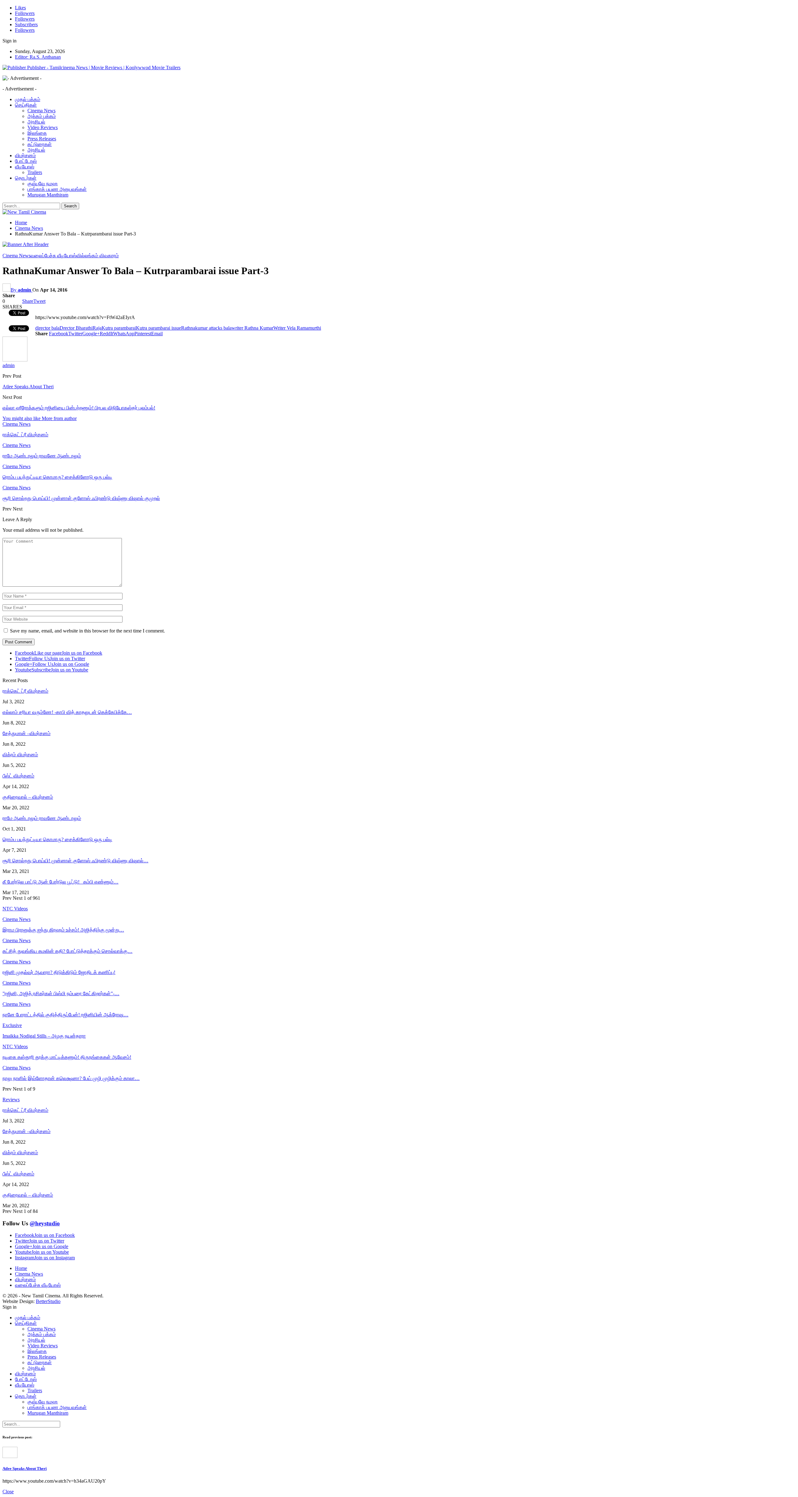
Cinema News (41, 110)
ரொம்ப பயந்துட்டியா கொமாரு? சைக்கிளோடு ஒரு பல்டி (57, 839)
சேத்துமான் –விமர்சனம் (26, 733)
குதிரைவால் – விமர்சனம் (27, 797)
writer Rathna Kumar (252, 328)
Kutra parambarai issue (158, 328)
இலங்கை (37, 133)
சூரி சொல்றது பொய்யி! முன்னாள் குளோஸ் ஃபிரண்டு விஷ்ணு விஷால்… (75, 860)
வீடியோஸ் (24, 166)
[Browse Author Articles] (14, 359)
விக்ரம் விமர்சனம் (20, 754)
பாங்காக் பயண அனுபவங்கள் (57, 189)
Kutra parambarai (119, 328)
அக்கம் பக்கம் (41, 116)
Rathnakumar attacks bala (206, 328)
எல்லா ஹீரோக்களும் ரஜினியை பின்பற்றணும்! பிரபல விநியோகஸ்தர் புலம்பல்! (78, 407)
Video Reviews (42, 127)
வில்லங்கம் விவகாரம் (97, 255)
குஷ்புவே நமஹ (42, 183)
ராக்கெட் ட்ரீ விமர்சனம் (25, 691)
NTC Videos (15, 1046)
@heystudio (45, 1223)
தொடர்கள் (25, 178)
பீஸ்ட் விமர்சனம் (18, 775)
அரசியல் (36, 121)
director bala (47, 328)
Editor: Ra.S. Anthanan (38, 57)
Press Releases (41, 138)
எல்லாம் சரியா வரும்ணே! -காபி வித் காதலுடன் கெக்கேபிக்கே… (67, 712)
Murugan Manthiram (47, 194)
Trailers (34, 172)
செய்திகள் (26, 105)
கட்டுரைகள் (39, 144)
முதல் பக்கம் (27, 99)
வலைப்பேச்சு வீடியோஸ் (53, 255)
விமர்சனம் (25, 155)
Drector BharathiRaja (81, 328)
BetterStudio (48, 1301)
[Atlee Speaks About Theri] (9, 1456)
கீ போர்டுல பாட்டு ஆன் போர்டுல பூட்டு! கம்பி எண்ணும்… (60, 881)
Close (8, 1491)
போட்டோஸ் (26, 161)
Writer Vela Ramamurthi (297, 328)
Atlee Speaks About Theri (28, 386)
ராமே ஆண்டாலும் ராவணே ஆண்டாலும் (41, 818)
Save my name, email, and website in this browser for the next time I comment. (87, 630)
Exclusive (12, 1025)
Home (21, 1268)
